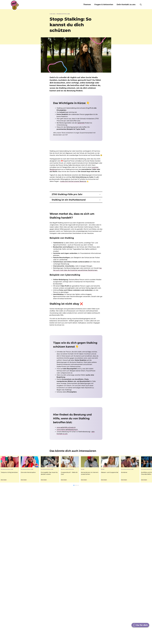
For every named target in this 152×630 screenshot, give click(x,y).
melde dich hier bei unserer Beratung (73, 181)
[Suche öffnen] (140, 4)
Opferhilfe (80, 123)
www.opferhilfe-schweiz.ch (66, 427)
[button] (87, 4)
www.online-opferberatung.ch (67, 429)
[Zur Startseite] (15, 5)
